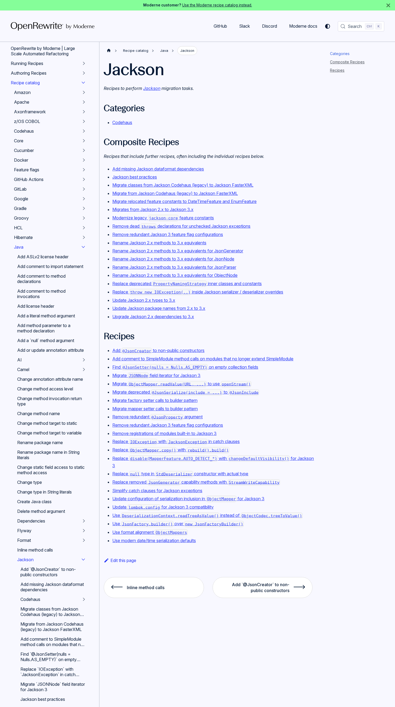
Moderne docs (303, 26)
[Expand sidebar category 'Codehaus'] (84, 131)
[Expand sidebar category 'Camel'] (84, 369)
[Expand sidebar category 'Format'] (84, 540)
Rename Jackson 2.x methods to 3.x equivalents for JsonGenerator (177, 250)
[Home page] (109, 50)
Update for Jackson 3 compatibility (163, 507)
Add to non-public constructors (158, 350)
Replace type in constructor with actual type (180, 473)
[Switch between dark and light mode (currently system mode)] (327, 26)
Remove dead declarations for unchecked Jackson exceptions (181, 226)
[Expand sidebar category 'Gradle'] (84, 208)
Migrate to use (181, 383)
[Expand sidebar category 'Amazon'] (84, 92)
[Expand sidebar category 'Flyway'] (84, 530)
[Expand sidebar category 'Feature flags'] (84, 169)
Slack (244, 26)
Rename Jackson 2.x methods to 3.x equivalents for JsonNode (173, 259)
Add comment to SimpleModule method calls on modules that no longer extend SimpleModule (202, 358)
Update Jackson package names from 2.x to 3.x (158, 308)
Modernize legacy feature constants (163, 217)
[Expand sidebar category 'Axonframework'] (84, 111)
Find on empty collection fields (185, 367)
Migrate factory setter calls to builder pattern (155, 400)
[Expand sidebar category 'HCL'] (84, 227)
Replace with (170, 449)
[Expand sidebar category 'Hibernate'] (84, 237)
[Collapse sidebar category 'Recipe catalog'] (83, 82)
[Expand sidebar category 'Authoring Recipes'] (84, 73)
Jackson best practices (134, 177)
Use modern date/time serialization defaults (154, 540)
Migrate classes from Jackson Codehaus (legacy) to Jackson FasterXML (182, 185)
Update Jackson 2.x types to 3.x (143, 300)
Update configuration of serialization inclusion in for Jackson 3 (188, 498)
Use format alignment (149, 532)
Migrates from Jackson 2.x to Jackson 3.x (152, 209)
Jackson (151, 88)
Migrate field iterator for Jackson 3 (156, 375)
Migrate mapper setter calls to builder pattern (155, 408)
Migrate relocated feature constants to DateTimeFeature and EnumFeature (184, 201)
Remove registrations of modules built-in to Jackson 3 (164, 433)
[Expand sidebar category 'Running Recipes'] (84, 63)
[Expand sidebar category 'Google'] (84, 198)
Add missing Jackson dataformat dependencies (158, 169)
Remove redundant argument (157, 416)
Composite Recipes (347, 62)
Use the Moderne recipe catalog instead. (217, 5)
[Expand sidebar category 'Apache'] (84, 102)
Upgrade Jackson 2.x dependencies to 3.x (153, 316)
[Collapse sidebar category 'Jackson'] (83, 559)
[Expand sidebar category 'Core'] (84, 140)
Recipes (337, 70)
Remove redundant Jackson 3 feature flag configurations (167, 234)
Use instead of (207, 515)
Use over (177, 523)
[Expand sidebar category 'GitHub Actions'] (84, 179)
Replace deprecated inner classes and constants (187, 283)
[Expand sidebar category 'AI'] (84, 360)
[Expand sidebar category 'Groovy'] (84, 218)
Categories (340, 53)
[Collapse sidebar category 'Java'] (83, 247)
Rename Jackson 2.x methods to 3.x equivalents (159, 242)
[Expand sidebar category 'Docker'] (84, 160)
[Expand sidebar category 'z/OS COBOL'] (84, 121)
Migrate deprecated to (185, 392)
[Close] (388, 5)
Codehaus (122, 122)
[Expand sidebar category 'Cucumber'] (84, 150)
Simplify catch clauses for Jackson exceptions (157, 490)
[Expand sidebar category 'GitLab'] (84, 189)
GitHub (220, 26)
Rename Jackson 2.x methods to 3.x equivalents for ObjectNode (175, 275)
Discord (269, 26)
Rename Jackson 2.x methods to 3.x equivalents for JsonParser (174, 267)
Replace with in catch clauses (176, 441)
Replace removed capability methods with (195, 482)
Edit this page (123, 560)
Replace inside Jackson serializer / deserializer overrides (197, 292)
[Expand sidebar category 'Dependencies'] (84, 521)
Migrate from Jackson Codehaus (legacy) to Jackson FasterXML (175, 193)
